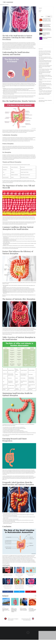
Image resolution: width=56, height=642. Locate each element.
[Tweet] (19, 592)
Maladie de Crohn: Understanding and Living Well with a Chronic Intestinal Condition (14, 610)
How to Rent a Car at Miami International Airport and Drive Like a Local (6, 609)
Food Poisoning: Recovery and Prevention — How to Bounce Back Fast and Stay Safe (32, 609)
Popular (42, 16)
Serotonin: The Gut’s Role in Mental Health (45, 81)
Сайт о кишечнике (8, 2)
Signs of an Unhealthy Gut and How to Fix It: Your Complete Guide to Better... (47, 25)
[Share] (7, 592)
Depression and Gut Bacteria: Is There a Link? (45, 78)
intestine (3, 33)
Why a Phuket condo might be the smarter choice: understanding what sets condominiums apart (45, 58)
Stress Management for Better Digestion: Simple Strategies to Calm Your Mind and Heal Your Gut (45, 76)
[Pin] (30, 592)
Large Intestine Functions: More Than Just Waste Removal (26, 619)
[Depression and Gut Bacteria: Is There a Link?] (40, 39)
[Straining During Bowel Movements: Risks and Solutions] (40, 35)
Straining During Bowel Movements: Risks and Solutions (46, 33)
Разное (40, 11)
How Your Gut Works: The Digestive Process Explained (13, 619)
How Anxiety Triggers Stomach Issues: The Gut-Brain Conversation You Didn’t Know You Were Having (45, 84)
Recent (49, 16)
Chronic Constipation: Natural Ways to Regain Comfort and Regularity (23, 609)
